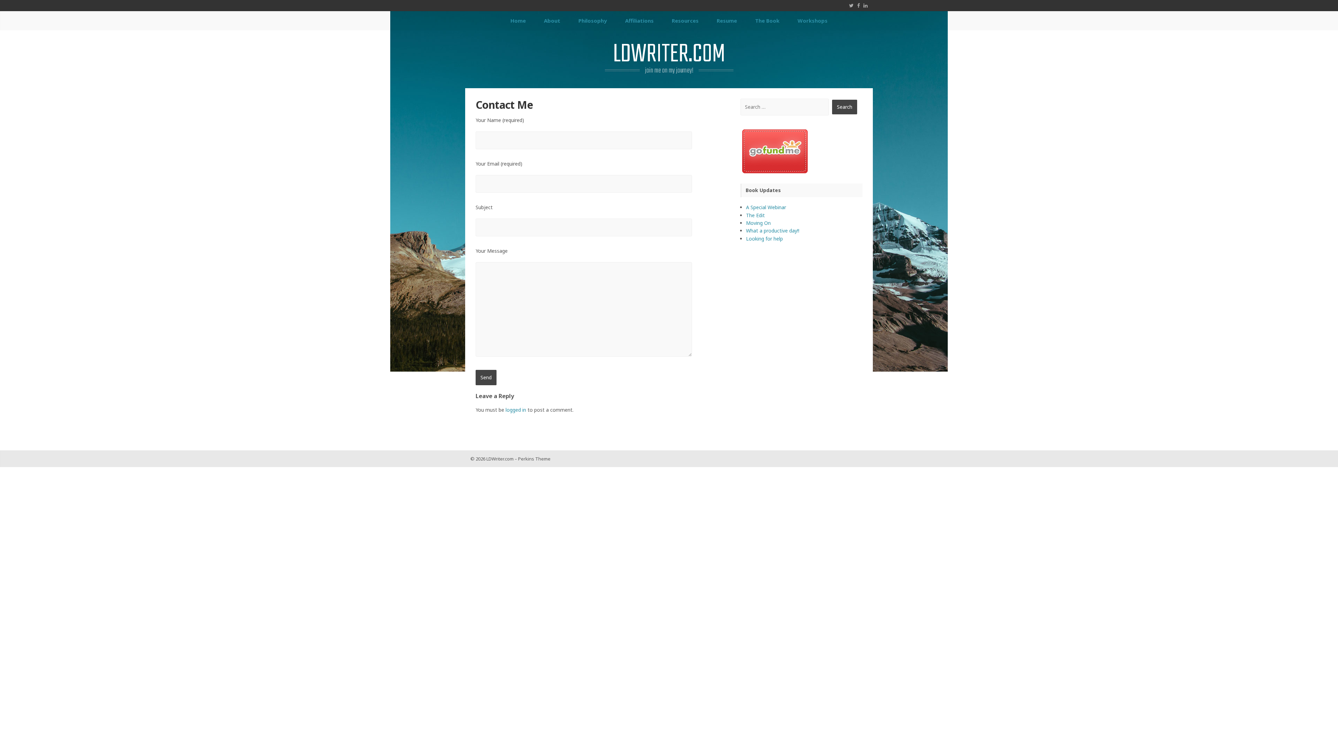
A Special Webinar (766, 207)
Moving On (758, 223)
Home (518, 20)
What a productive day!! (772, 230)
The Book (767, 20)
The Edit (755, 215)
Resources (685, 20)
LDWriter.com (669, 55)
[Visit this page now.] (801, 151)
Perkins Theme (534, 459)
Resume (727, 20)
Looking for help (764, 238)
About (552, 20)
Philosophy (592, 20)
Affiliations (639, 20)
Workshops (813, 20)
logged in (516, 409)
